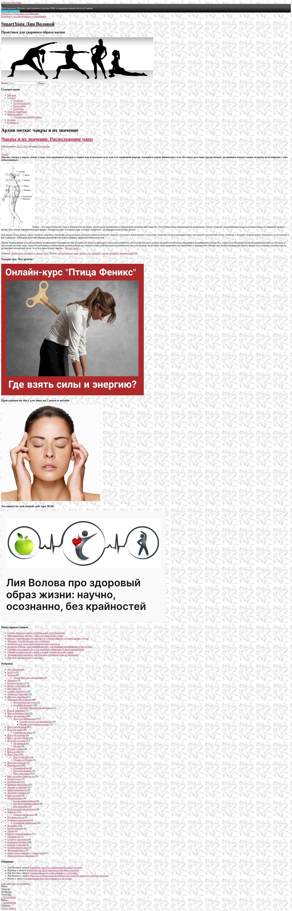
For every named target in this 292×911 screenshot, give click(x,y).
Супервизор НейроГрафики (27, 117)
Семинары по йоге (17, 842)
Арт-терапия (13, 669)
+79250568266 (8, 897)
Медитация (19, 743)
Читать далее (73, 248)
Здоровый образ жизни (19, 699)
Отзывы (11, 120)
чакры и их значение (90, 253)
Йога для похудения (17, 738)
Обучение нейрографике (26, 803)
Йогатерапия (14, 765)
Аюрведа (12, 680)
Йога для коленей (22, 771)
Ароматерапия (20, 768)
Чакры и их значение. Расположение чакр (47, 139)
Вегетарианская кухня (24, 702)
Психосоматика (15, 828)
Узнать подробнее (10, 11)
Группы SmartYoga (17, 111)
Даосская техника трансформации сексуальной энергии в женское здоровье (69, 875)
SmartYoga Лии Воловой (27, 24)
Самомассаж (13, 836)
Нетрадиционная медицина (21, 809)
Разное (10, 831)
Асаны (10, 675)
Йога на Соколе (15, 749)
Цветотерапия (20, 806)
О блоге (11, 98)
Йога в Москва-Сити (18, 713)
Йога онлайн (14, 751)
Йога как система (16, 740)
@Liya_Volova (8, 908)
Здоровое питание (22, 705)
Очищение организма (18, 820)
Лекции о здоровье (17, 787)
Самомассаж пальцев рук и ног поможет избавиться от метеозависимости (45, 649)
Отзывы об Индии (23, 760)
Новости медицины (23, 814)
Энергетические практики (21, 856)
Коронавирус (14, 782)
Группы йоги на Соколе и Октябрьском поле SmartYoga (36, 633)
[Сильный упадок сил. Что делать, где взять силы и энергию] (72, 394)
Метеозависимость (17, 790)
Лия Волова (44, 146)
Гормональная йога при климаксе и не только (53, 873)
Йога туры (12, 754)
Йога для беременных (24, 719)
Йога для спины (21, 773)
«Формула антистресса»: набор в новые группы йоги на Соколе (40, 652)
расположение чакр (68, 253)
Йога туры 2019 (21, 757)
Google (4, 154)
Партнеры (18, 109)
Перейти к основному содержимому (20, 13)
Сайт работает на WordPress (15, 883)
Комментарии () (128, 253)
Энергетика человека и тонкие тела (29, 253)
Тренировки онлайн (17, 847)
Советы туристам (16, 845)
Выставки (12, 688)
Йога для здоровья (16, 727)
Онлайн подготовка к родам (34, 724)
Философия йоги (16, 850)
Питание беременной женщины (36, 708)
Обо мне (11, 95)
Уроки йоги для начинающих (28, 677)
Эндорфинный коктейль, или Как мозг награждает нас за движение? (43, 655)
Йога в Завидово (16, 710)
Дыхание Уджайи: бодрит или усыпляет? (28, 641)
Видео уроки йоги (16, 686)
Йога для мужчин (16, 735)
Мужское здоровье (16, 793)
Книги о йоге (14, 779)
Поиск (4, 83)
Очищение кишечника (25, 823)
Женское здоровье (16, 697)
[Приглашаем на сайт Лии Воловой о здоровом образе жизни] (83, 621)
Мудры (17, 746)
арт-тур (11, 672)
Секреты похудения (17, 839)
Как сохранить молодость (20, 776)
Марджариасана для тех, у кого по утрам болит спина (35, 635)
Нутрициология (15, 817)
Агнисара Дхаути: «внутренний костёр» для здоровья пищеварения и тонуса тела (49, 646)
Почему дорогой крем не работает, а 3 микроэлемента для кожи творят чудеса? (48, 638)
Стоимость (13, 122)
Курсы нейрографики (24, 801)
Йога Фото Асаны (16, 762)
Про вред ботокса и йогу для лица (25, 657)
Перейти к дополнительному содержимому (23, 16)
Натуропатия (14, 795)
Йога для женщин (16, 716)
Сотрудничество (21, 103)
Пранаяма (12, 825)
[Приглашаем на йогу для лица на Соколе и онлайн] (50, 500)
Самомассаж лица (22, 732)
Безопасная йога (15, 683)
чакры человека (110, 253)
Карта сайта (19, 106)
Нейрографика (15, 114)
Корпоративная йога (18, 784)
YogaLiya (18, 100)
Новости (11, 812)
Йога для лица (14, 729)
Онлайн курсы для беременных (35, 721)
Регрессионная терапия (19, 834)
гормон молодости (17, 691)
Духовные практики (17, 694)
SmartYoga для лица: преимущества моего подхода (33, 644)
